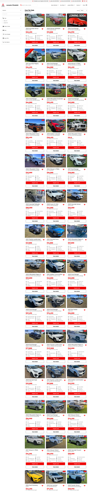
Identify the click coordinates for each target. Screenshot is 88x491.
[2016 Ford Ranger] (77, 20)
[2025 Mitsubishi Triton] (35, 125)
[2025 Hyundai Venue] (77, 196)
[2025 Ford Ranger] (77, 266)
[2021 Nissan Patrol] (77, 406)
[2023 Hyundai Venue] (35, 20)
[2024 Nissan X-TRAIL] (56, 160)
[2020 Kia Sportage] (35, 371)
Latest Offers (71, 5)
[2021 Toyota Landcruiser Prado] (56, 371)
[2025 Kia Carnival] (56, 477)
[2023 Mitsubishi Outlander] (56, 90)
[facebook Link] (84, 1)
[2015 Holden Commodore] (56, 266)
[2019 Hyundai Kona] (56, 231)
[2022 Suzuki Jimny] (77, 477)
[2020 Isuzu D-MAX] (56, 196)
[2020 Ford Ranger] (35, 301)
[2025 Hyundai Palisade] (35, 196)
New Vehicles (54, 5)
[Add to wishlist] (42, 29)
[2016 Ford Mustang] (35, 477)
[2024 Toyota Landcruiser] (56, 336)
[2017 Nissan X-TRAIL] (35, 441)
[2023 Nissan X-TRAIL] (77, 55)
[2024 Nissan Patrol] (56, 441)
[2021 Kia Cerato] (77, 301)
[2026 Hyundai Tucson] (77, 441)
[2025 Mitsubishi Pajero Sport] (77, 231)
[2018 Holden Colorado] (56, 125)
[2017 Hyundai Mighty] (35, 55)
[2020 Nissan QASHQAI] (56, 20)
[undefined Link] (86, 1)
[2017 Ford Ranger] (77, 160)
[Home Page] (3, 5)
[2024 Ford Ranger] (56, 55)
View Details (35, 45)
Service (78, 5)
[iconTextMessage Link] (82, 1)
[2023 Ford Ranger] (77, 90)
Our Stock (62, 5)
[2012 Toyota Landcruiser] (35, 231)
